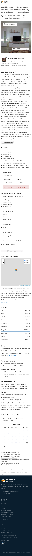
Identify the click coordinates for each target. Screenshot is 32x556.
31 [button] (4, 446)
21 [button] (19, 439)
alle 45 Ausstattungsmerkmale (13, 251)
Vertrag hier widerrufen (6, 532)
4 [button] (8, 433)
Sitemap (3, 522)
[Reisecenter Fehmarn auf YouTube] (6, 500)
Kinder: (19, 179)
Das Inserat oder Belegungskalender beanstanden (11, 453)
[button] (16, 270)
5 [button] (12, 433)
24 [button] (4, 443)
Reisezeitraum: (7, 172)
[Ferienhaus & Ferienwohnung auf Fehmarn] (7, 1)
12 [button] (12, 436)
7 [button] (19, 433)
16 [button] (27, 436)
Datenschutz (4, 526)
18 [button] (8, 439)
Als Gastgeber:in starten (7, 512)
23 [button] (27, 439)
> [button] (27, 424)
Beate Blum (21, 58)
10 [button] (4, 436)
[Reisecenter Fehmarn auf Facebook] (1, 500)
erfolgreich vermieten (6, 510)
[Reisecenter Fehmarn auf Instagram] (4, 500)
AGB (2, 506)
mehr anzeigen (8, 142)
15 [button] (23, 436)
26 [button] (12, 443)
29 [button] (23, 443)
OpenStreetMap (28, 285)
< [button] (5, 424)
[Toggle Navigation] (29, 2)
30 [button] (27, 443)
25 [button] (8, 443)
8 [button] (23, 433)
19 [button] (12, 439)
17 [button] (4, 439)
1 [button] (23, 430)
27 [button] (16, 443)
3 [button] (4, 433)
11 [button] (8, 436)
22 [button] (23, 439)
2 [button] (27, 430)
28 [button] (20, 443)
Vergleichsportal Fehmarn (7, 514)
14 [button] (19, 436)
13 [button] (16, 436)
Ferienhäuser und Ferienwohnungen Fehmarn (10, 457)
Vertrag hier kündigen (6, 530)
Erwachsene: (7, 179)
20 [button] (16, 439)
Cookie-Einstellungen (6, 528)
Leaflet (21, 285)
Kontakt (3, 508)
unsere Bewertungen (6, 516)
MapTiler (24, 285)
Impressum (4, 524)
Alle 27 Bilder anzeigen (21, 49)
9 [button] (27, 433)
